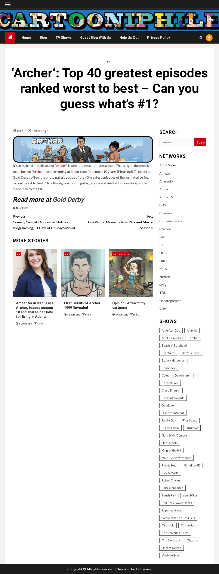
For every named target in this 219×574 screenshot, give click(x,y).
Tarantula (168, 525)
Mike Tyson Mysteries (176, 458)
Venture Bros (171, 555)
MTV (163, 269)
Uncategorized (170, 301)
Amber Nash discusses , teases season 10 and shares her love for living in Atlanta (34, 309)
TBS (162, 292)
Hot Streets (170, 443)
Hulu (162, 261)
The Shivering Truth (175, 533)
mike (20, 131)
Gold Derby (68, 199)
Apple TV (166, 197)
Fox (162, 237)
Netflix (124, 254)
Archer (61, 165)
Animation (167, 181)
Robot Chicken (172, 480)
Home (26, 38)
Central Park (170, 383)
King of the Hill (171, 450)
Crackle (165, 229)
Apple (163, 189)
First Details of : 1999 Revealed (82, 305)
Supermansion (171, 510)
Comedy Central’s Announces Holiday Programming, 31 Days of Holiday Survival (44, 222)
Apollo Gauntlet (172, 338)
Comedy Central (171, 221)
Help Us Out (129, 38)
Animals (192, 330)
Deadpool (168, 405)
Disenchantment (173, 413)
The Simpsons (171, 540)
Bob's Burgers (191, 353)
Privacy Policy (158, 38)
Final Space (189, 420)
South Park (169, 495)
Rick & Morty (170, 473)
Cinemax (165, 213)
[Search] (201, 37)
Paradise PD (192, 465)
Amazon (165, 173)
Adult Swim (167, 165)
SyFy (162, 285)
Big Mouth (169, 353)
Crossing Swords (173, 398)
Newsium (123, 569)
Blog (43, 38)
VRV (162, 308)
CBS (162, 205)
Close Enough (171, 390)
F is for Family (170, 428)
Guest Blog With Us (95, 38)
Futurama (192, 428)
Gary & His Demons (175, 435)
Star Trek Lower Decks (177, 503)
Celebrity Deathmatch (176, 375)
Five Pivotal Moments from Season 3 (120, 222)
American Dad (171, 330)
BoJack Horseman (173, 360)
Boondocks (169, 368)
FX (108, 61)
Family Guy (169, 420)
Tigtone (192, 540)
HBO (163, 253)
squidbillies (190, 495)
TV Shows (64, 38)
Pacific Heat (170, 465)
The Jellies (188, 525)
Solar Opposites (172, 488)
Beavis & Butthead (174, 345)
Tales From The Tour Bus (178, 518)
